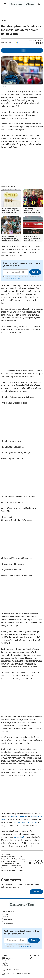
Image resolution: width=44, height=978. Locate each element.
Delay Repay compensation (25, 822)
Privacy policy (7, 919)
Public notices (7, 924)
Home (3, 20)
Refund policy (20, 837)
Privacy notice (15, 278)
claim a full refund (19, 816)
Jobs (3, 921)
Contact (5, 917)
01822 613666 (14, 970)
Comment (36, 892)
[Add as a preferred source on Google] (21, 42)
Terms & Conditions (9, 914)
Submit (35, 272)
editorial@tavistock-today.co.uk (18, 973)
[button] (5, 4)
